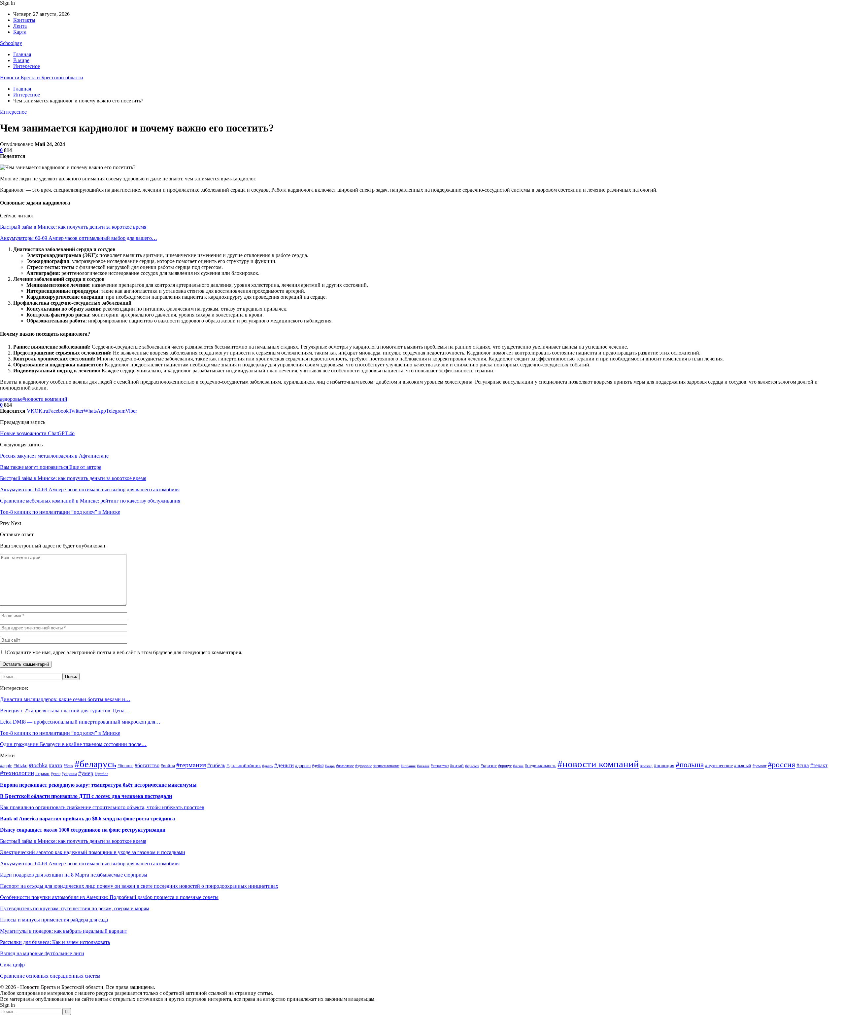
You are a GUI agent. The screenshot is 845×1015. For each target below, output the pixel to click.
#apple (6, 765)
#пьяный (742, 765)
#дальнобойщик (243, 765)
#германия (191, 765)
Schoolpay (11, 43)
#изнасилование (386, 766)
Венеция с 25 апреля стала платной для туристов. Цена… (65, 710)
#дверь (267, 766)
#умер (85, 773)
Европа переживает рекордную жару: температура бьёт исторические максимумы (98, 785)
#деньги (284, 765)
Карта (19, 32)
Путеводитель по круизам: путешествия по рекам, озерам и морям (74, 908)
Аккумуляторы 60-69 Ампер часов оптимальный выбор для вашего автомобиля (90, 863)
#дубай (317, 766)
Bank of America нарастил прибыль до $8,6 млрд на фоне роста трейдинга (87, 818)
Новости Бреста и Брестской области (41, 77)
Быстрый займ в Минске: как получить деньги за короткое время (73, 227)
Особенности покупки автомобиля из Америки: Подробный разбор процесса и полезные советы (109, 897)
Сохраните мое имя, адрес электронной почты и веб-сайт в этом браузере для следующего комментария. (124, 652)
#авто (55, 765)
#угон (55, 773)
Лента (20, 26)
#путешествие (719, 765)
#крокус (505, 766)
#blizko (20, 765)
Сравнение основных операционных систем (50, 976)
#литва (518, 766)
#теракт (819, 765)
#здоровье (11, 399)
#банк (68, 766)
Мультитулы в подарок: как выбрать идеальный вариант (63, 931)
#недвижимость (540, 765)
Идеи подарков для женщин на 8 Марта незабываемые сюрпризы (73, 875)
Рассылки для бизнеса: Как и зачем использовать (55, 942)
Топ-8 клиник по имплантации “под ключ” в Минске (60, 733)
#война (168, 765)
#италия (423, 766)
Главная (22, 54)
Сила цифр (12, 964)
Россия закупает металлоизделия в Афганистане (54, 456)
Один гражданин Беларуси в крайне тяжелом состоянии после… (73, 744)
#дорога (303, 765)
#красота (472, 766)
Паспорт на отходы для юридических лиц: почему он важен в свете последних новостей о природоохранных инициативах (139, 886)
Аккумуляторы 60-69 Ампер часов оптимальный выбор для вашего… (78, 238)
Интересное (26, 66)
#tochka (38, 765)
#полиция (664, 765)
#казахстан (440, 766)
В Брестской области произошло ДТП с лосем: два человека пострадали (86, 796)
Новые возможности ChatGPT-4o (37, 433)
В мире (21, 60)
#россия (781, 764)
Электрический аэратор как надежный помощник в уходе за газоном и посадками (92, 852)
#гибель (216, 765)
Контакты (24, 20)
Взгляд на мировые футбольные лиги (42, 953)
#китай (457, 765)
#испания (408, 766)
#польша (690, 764)
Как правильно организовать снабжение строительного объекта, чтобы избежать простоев (102, 807)
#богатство (147, 765)
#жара (330, 766)
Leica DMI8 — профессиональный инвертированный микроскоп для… (80, 722)
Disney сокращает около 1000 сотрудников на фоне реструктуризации (82, 830)
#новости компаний (44, 399)
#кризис (489, 765)
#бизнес (125, 765)
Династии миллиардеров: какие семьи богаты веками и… (65, 699)
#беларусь (95, 764)
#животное (345, 766)
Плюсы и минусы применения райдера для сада (54, 919)
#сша (802, 765)
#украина (69, 773)
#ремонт (759, 766)
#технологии (17, 773)
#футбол (101, 774)
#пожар (646, 766)
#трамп (42, 773)
